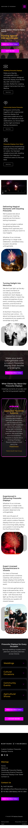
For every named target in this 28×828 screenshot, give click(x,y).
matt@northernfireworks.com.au (15, 789)
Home (3, 766)
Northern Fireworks (18, 816)
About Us (4, 768)
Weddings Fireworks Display (11, 770)
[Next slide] (25, 440)
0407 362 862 (8, 786)
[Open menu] (24, 6)
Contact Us (5, 777)
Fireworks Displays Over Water (12, 774)
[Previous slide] (2, 440)
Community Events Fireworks (11, 772)
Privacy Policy (18, 821)
